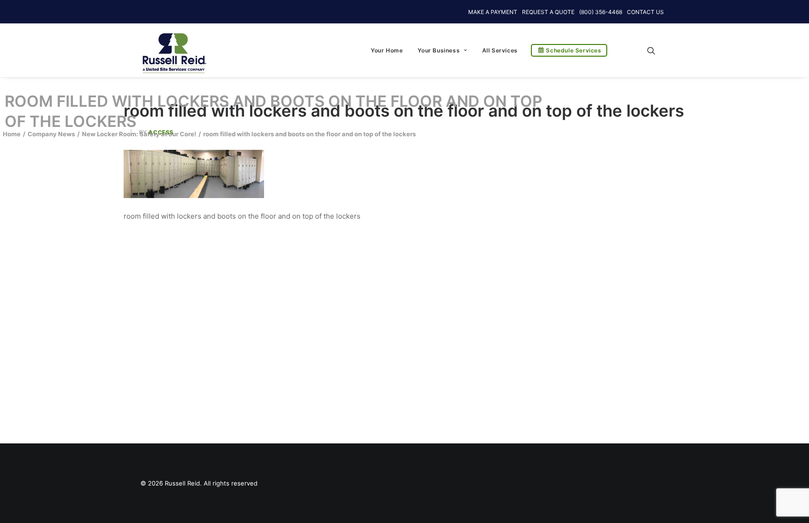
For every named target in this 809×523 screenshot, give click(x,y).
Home (12, 134)
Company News (51, 134)
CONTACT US (645, 11)
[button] (655, 50)
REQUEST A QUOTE (548, 11)
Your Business (439, 50)
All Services (500, 50)
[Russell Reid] (173, 48)
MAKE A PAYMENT (492, 11)
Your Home (387, 50)
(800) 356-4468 (600, 11)
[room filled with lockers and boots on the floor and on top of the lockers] (194, 195)
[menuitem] (386, 50)
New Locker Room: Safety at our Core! (139, 134)
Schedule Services (573, 50)
